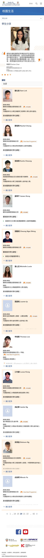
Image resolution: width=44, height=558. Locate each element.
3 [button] (7, 74)
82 (34, 514)
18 (15, 514)
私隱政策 (9, 552)
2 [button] (5, 74)
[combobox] (22, 84)
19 (18, 514)
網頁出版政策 (16, 552)
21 (24, 514)
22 (27, 514)
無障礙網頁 (23, 552)
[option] (22, 49)
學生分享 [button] (4, 18)
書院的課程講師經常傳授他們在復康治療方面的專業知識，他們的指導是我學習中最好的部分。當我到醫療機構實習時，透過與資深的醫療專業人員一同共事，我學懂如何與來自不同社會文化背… (21, 57)
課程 (3, 80)
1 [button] (2, 74)
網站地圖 (4, 552)
